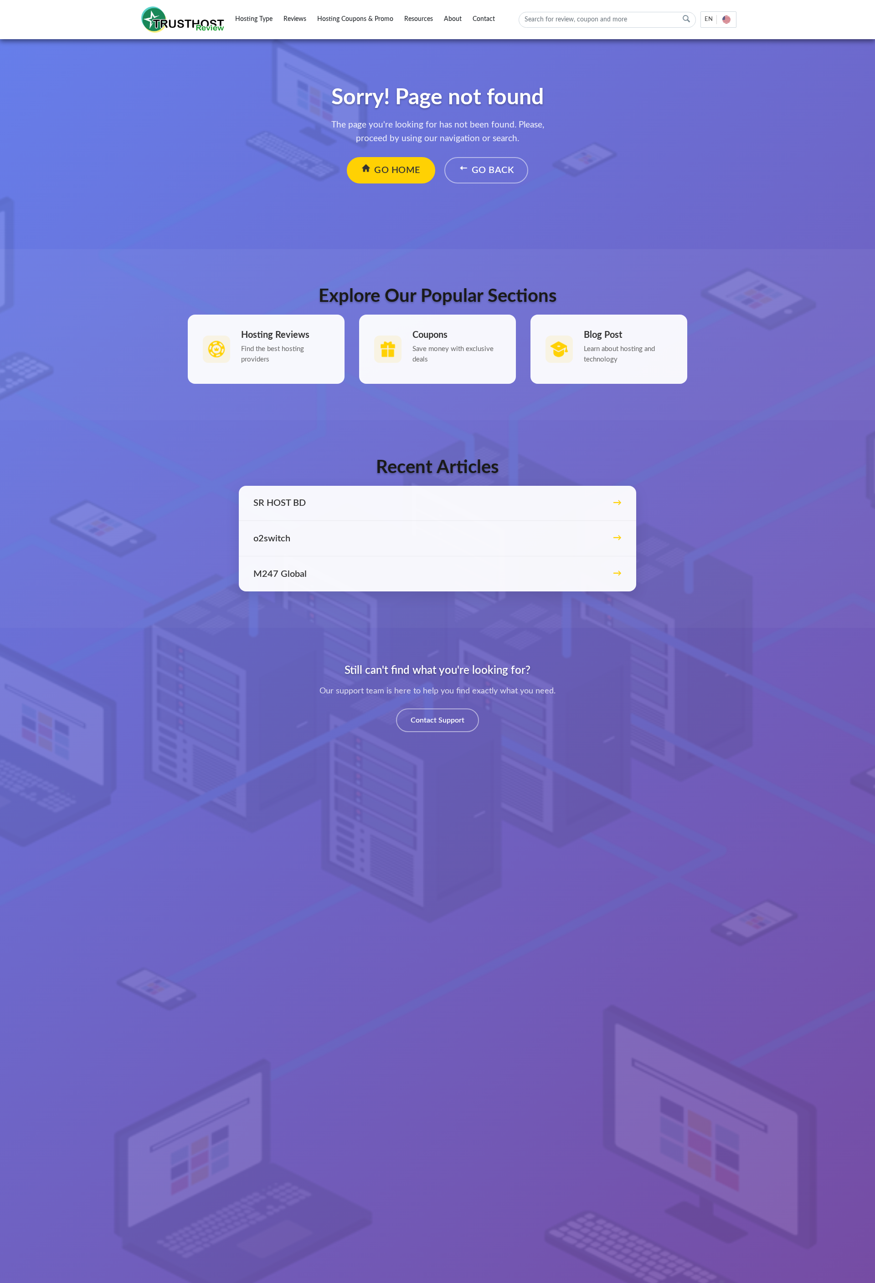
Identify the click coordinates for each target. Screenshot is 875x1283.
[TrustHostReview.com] (184, 20)
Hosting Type (254, 19)
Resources (418, 19)
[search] (686, 19)
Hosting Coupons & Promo (355, 19)
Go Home (397, 170)
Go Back (493, 170)
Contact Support (437, 720)
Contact (484, 19)
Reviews (294, 19)
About (453, 19)
